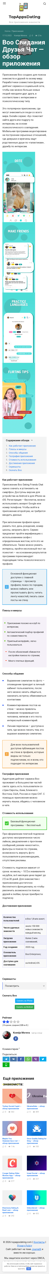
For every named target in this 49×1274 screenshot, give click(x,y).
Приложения (17, 31)
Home (7, 31)
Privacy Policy (24, 1245)
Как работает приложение (22, 446)
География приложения (21, 456)
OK (29, 1269)
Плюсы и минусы (18, 449)
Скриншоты (15, 466)
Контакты (39, 1242)
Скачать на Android (24, 1007)
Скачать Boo (15, 470)
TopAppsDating (24, 16)
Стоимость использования (22, 459)
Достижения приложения (22, 463)
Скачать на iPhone (24, 1001)
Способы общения (18, 453)
